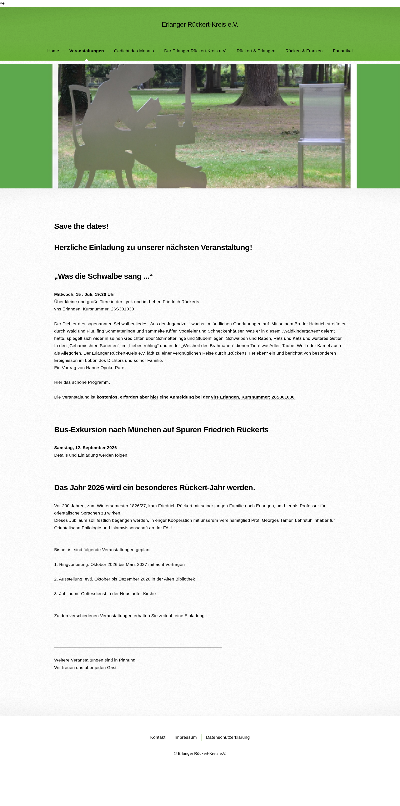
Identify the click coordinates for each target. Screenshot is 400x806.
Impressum (186, 737)
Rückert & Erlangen (256, 50)
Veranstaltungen (86, 50)
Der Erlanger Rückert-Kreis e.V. (195, 50)
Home (53, 50)
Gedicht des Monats (134, 50)
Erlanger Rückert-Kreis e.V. (202, 753)
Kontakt (157, 737)
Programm (98, 382)
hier (154, 397)
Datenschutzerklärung (228, 737)
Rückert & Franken (304, 50)
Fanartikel (343, 50)
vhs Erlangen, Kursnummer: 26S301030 (253, 397)
